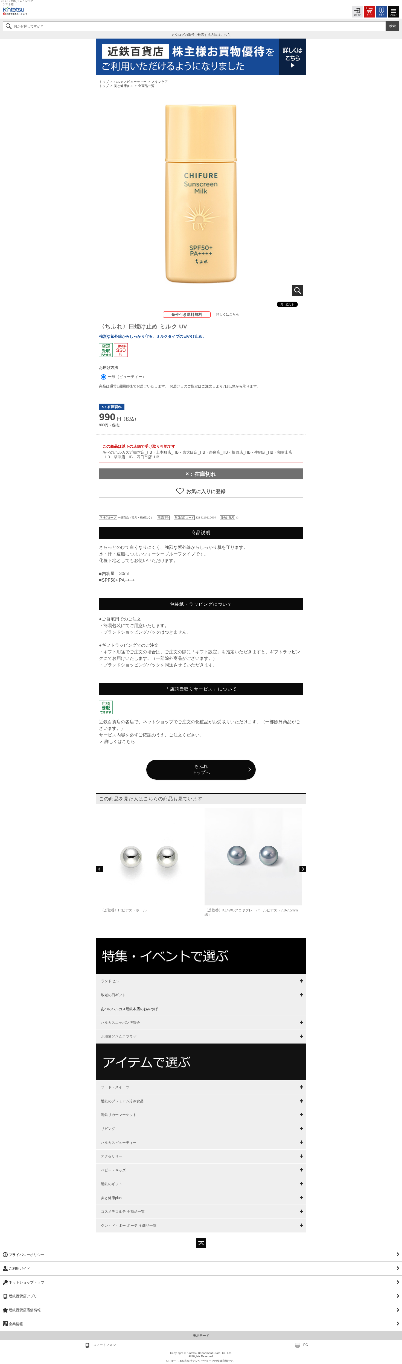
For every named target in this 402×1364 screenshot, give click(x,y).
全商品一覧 (146, 86)
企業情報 (16, 1324)
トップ (104, 81)
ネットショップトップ (26, 1282)
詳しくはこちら (227, 314)
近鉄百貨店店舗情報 (25, 1310)
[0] (369, 11)
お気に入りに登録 (206, 491)
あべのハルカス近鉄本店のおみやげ (129, 1009)
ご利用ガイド (19, 1268)
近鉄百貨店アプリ (23, 1296)
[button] (99, 869)
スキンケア (160, 81)
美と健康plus (123, 86)
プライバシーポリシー (26, 1255)
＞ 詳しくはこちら (117, 741)
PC (305, 1345)
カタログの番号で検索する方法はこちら (201, 35)
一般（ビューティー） (126, 376)
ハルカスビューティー (130, 81)
